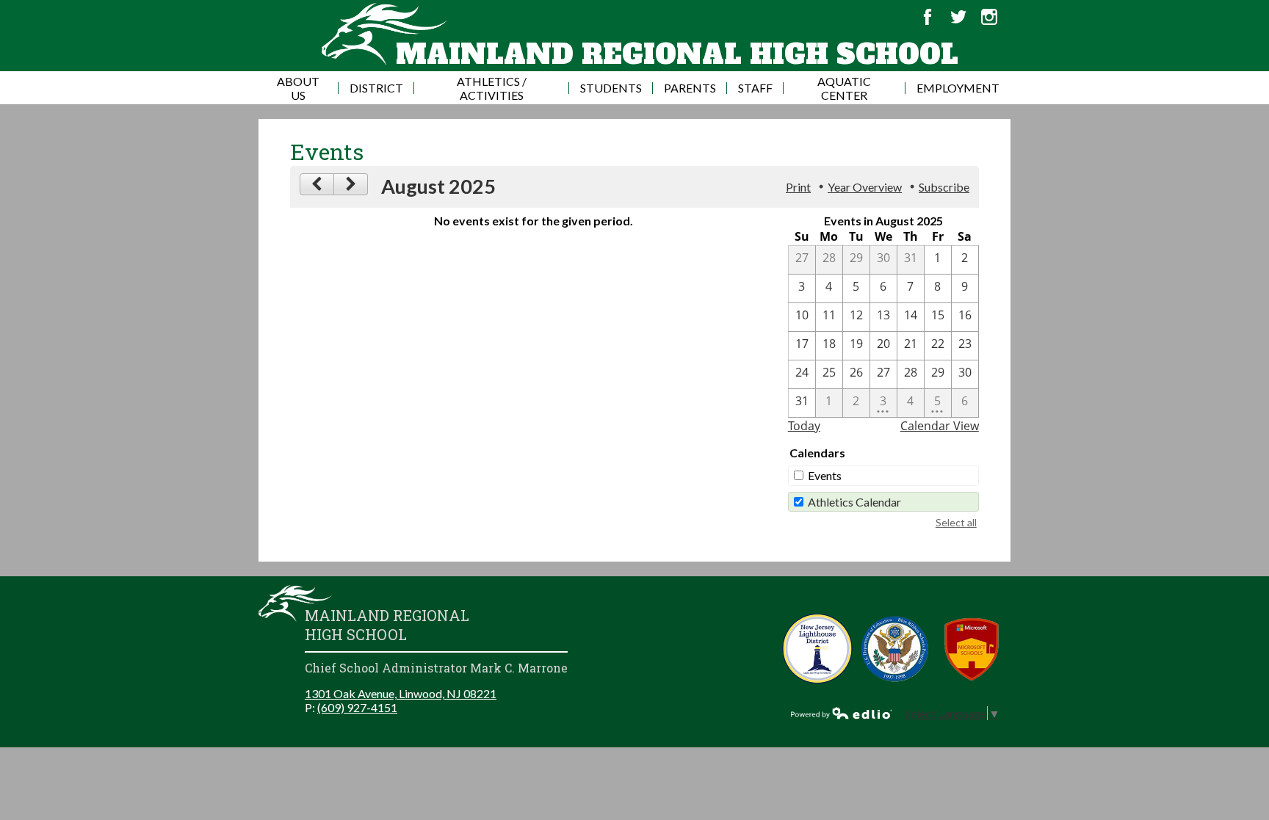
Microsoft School (971, 648)
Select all (956, 522)
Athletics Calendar (854, 502)
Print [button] (798, 187)
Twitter (958, 17)
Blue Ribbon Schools (894, 648)
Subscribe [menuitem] (944, 187)
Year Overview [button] (865, 187)
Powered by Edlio (841, 712)
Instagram (989, 17)
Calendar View (939, 426)
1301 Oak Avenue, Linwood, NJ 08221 (400, 693)
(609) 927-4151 (357, 707)
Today (804, 426)
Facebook (927, 17)
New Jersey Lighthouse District (817, 648)
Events (825, 475)
